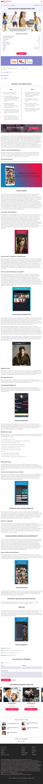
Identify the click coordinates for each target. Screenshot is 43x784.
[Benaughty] (21, 61)
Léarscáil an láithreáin (23, 778)
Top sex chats (3, 747)
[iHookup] (4, 733)
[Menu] (41, 1)
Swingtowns (24, 754)
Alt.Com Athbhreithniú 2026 (13, 723)
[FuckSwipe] (4, 728)
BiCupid (33, 749)
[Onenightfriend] (29, 61)
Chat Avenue (3, 749)
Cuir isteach (6, 680)
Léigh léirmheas (12, 706)
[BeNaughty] (24, 723)
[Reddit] (19, 741)
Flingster (2, 750)
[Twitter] (7, 72)
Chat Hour (24, 747)
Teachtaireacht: (4, 670)
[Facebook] (2, 72)
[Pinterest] (10, 72)
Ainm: (2, 665)
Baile (10, 778)
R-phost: (24, 665)
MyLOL (33, 752)
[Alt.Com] (4, 723)
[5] (10, 662)
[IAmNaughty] (24, 728)
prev (19, 713)
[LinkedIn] (4, 72)
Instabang (34, 754)
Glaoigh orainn (31, 778)
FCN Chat (33, 747)
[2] (6, 662)
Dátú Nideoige (4, 78)
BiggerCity (3, 752)
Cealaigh (14, 680)
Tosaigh (34, 128)
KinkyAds (23, 750)
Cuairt (21, 53)
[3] (7, 662)
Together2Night (25, 752)
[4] (9, 662)
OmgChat (23, 749)
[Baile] (7, 1)
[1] (5, 662)
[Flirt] (13, 61)
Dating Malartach (5, 75)
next (23, 713)
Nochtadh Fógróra (7, 773)
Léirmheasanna (15, 778)
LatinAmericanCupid (5, 754)
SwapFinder (34, 750)
